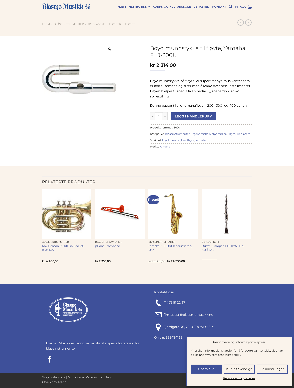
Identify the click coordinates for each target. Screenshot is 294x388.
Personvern (76, 377)
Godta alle (206, 369)
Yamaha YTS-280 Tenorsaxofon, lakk (170, 248)
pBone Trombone (107, 246)
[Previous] (42, 236)
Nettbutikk (138, 6)
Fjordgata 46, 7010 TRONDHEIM (189, 327)
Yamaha (201, 140)
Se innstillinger (272, 369)
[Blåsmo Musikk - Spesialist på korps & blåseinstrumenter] (66, 6)
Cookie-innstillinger (100, 377)
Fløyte (130, 24)
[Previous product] (248, 22)
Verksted (201, 6)
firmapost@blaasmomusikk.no (187, 315)
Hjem (122, 6)
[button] (243, 6)
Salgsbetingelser (53, 377)
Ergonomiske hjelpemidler (208, 133)
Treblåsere (96, 24)
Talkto (62, 382)
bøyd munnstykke (174, 140)
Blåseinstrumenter (69, 24)
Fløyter (115, 24)
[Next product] (240, 22)
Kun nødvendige (239, 369)
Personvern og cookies (239, 378)
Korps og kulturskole (172, 6)
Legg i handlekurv (193, 116)
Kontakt (219, 6)
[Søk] (230, 7)
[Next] (251, 236)
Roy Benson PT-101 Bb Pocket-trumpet (63, 248)
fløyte (190, 140)
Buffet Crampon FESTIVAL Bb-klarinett (223, 248)
